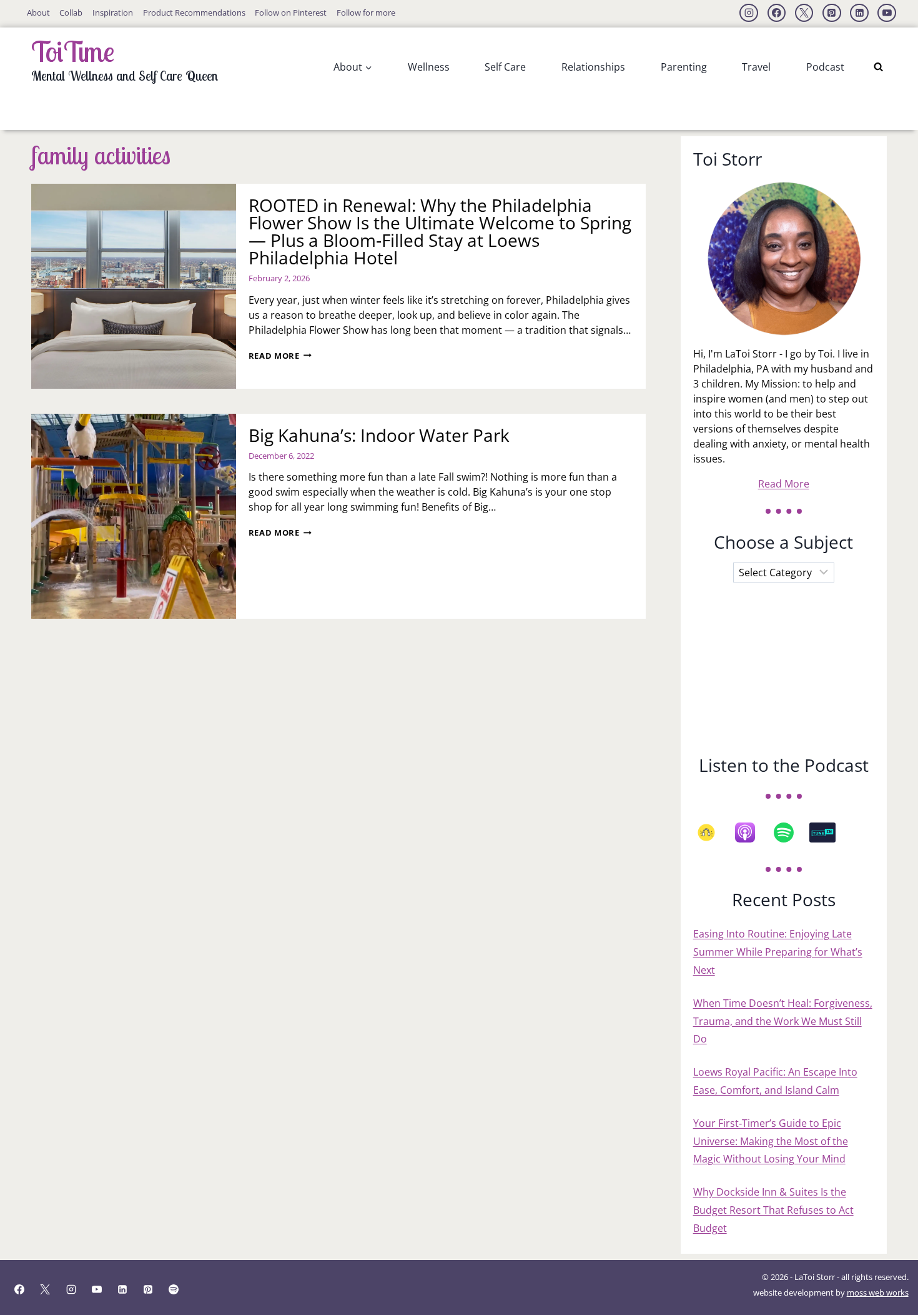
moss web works (878, 1292)
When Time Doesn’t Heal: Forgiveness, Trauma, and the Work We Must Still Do (782, 1021)
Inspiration (112, 12)
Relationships (593, 67)
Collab (70, 12)
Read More (280, 355)
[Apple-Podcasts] (751, 832)
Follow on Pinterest (291, 12)
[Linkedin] (859, 13)
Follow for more (366, 12)
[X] (804, 13)
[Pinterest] (831, 13)
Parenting (684, 67)
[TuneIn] (828, 832)
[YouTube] (886, 13)
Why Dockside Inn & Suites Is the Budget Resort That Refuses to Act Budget (773, 1210)
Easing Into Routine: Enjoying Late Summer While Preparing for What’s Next (777, 952)
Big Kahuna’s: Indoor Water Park (379, 435)
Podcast (825, 67)
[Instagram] (748, 13)
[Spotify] (790, 832)
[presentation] (133, 286)
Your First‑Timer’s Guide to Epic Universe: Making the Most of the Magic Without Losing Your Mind (770, 1141)
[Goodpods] (712, 832)
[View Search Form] (878, 67)
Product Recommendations (194, 12)
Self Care (505, 67)
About (38, 12)
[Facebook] (776, 13)
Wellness (429, 67)
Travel (756, 67)
